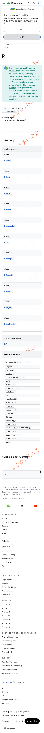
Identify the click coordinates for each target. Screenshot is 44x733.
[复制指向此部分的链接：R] (5, 465)
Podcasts (5, 541)
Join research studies (9, 673)
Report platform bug (9, 662)
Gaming (5, 551)
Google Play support (9, 669)
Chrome (5, 692)
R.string (8, 291)
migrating (12, 88)
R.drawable (9, 226)
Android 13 (6, 620)
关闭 (22, 29)
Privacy (4, 566)
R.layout (8, 275)
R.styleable (9, 324)
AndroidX (28, 76)
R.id (6, 242)
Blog (3, 537)
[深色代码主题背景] (40, 472)
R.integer (8, 259)
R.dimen (7, 209)
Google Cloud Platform (10, 700)
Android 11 (6, 627)
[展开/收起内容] (5, 50)
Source (4, 530)
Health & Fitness (7, 558)
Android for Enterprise (10, 522)
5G (3, 570)
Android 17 (6, 604)
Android (5, 518)
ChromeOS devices (9, 587)
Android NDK (7, 652)
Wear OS (5, 583)
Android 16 (6, 608)
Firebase (5, 696)
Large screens (7, 580)
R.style (7, 308)
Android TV (6, 595)
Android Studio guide (10, 637)
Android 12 (6, 623)
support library (14, 71)
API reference (7, 644)
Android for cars (8, 591)
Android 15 (6, 612)
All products (6, 703)
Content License (28, 490)
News (4, 533)
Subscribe (32, 721)
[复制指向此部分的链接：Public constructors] (31, 457)
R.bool (7, 177)
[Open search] (29, 2)
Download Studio (8, 648)
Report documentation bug (12, 666)
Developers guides (9, 641)
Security (5, 526)
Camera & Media (8, 562)
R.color (7, 193)
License (12, 712)
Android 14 (6, 616)
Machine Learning (8, 555)
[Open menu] (3, 3)
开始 (22, 37)
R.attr (7, 160)
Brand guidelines (24, 712)
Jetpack (18, 79)
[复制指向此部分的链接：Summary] (17, 140)
